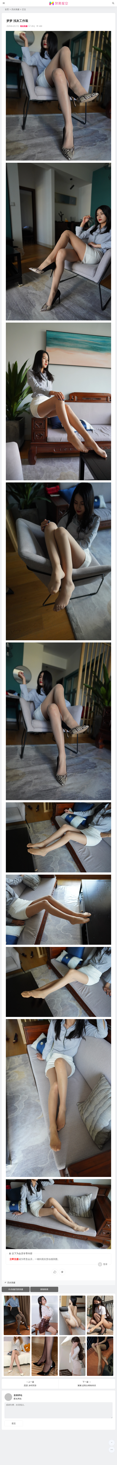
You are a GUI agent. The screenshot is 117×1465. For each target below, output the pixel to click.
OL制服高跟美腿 (15, 1289)
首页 (7, 9)
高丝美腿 (15, 9)
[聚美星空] (58, 3)
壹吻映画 (44, 1289)
